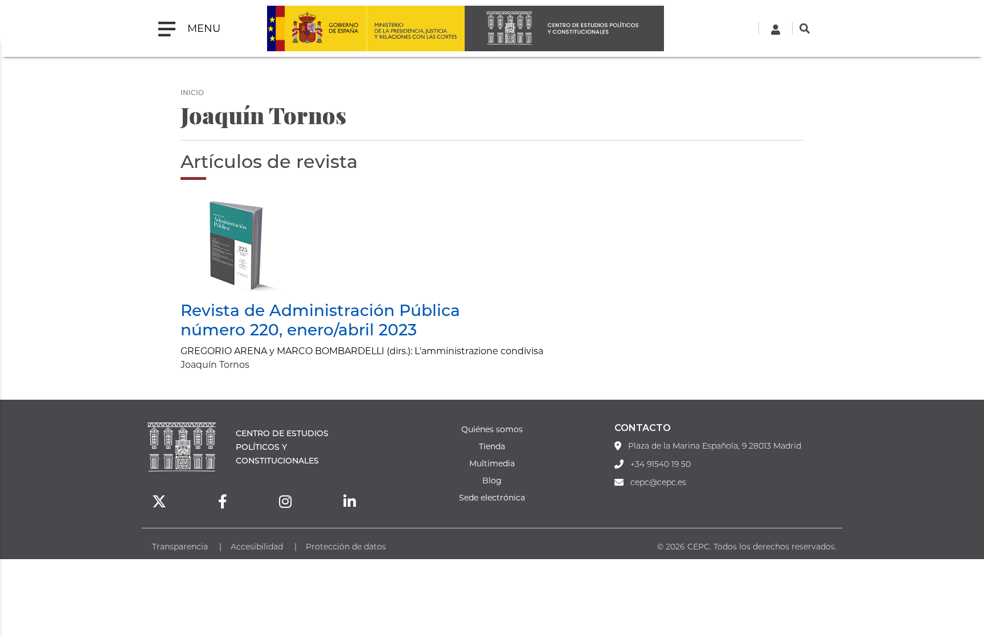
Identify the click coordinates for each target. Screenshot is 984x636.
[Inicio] (564, 28)
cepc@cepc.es (658, 482)
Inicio (192, 92)
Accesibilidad (257, 546)
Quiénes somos (492, 429)
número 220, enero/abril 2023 (299, 329)
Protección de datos (346, 546)
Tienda (492, 446)
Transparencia (180, 546)
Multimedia (492, 463)
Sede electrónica (492, 497)
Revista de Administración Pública (320, 309)
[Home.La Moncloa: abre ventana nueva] (316, 28)
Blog (492, 480)
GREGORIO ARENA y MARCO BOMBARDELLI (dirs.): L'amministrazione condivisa (362, 350)
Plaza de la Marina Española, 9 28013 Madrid (714, 446)
